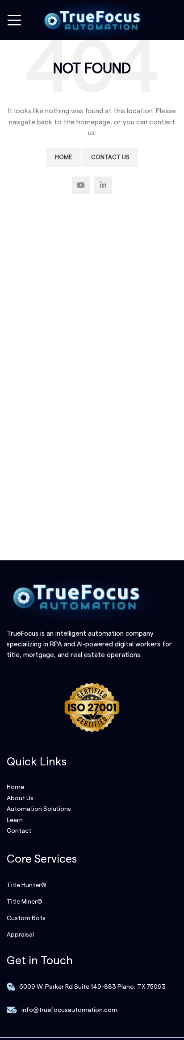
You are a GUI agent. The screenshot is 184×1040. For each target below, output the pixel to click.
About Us (20, 798)
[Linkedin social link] (103, 185)
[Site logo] (92, 20)
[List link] (92, 885)
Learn (15, 820)
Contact (19, 831)
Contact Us (110, 157)
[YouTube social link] (81, 185)
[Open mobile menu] (14, 20)
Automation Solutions (39, 809)
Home (63, 157)
